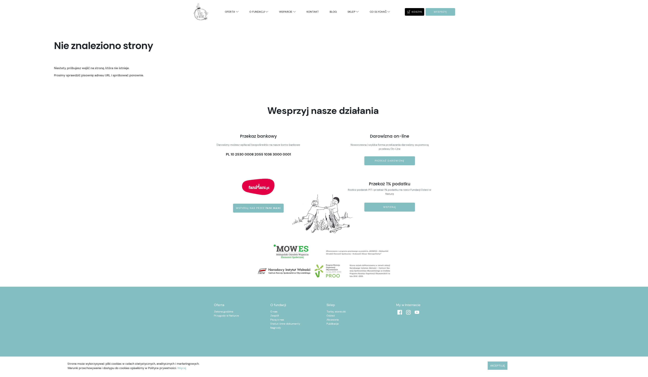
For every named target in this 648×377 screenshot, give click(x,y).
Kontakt (313, 11)
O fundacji (278, 305)
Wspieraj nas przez (258, 208)
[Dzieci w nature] (201, 12)
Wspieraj (389, 207)
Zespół (274, 315)
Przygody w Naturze (226, 315)
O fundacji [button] (257, 11)
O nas (273, 311)
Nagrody (275, 327)
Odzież (331, 315)
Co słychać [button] (378, 11)
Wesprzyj (440, 11)
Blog (333, 11)
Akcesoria (333, 319)
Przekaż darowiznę (389, 160)
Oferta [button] (230, 11)
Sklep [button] (352, 11)
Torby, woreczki (336, 311)
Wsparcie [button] (285, 11)
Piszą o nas (277, 319)
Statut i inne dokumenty (285, 323)
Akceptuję (497, 365)
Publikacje (333, 323)
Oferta (219, 305)
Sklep (331, 305)
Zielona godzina (223, 311)
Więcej (181, 368)
